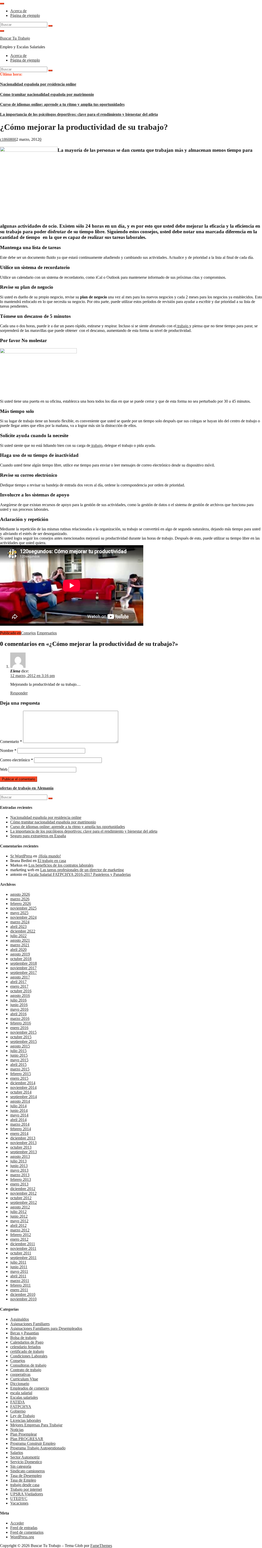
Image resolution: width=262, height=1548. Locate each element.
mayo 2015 (19, 1060)
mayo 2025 (19, 913)
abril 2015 (18, 1064)
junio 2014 (19, 1110)
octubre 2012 (20, 1198)
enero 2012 (19, 1239)
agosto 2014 (20, 1101)
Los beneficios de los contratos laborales (60, 865)
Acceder (17, 1523)
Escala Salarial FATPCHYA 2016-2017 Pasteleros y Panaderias (79, 874)
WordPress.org (22, 1537)
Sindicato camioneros (27, 1471)
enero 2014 (19, 1133)
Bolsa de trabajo (23, 1337)
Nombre (8, 750)
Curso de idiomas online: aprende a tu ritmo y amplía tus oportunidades (62, 104)
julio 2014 (18, 1106)
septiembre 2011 (23, 1257)
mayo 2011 (19, 1271)
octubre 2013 (20, 1147)
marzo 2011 (19, 1280)
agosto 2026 (20, 894)
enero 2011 (19, 1290)
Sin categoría (20, 1466)
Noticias (17, 1429)
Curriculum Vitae (24, 1379)
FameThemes (101, 1545)
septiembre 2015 (23, 1041)
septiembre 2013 (23, 1152)
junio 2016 (19, 1005)
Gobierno (18, 1411)
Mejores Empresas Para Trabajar (36, 1425)
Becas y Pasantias (24, 1333)
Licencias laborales (25, 1420)
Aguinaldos (19, 1319)
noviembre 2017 (23, 968)
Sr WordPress (21, 856)
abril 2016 (18, 1014)
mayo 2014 (19, 1115)
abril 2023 (18, 926)
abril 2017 (18, 982)
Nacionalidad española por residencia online (38, 84)
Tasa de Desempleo (26, 1475)
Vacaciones (19, 1503)
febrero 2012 (20, 1234)
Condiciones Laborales (28, 1356)
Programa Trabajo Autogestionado (38, 1448)
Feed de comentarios (26, 1532)
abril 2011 (18, 1276)
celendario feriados (25, 1347)
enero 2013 (19, 1184)
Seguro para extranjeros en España (38, 836)
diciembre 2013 (22, 1138)
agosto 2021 (20, 940)
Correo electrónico (16, 760)
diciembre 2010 (22, 1294)
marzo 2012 (19, 1230)
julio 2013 (18, 1161)
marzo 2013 (19, 1175)
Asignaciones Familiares (30, 1324)
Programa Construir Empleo (33, 1443)
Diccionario (19, 1383)
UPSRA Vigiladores (26, 1494)
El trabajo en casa (52, 860)
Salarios (16, 1452)
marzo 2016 (19, 1018)
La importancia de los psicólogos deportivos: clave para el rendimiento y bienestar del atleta (79, 114)
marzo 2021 (19, 945)
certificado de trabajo (27, 1351)
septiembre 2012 (23, 1202)
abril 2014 (18, 1120)
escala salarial (21, 1393)
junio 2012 (19, 1216)
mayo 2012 (19, 1221)
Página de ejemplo (25, 15)
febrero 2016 (20, 1023)
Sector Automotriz (25, 1457)
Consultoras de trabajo (28, 1365)
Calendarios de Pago (26, 1342)
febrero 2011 (20, 1285)
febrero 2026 (20, 903)
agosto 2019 (20, 954)
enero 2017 (19, 986)
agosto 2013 (20, 1156)
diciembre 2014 (22, 1083)
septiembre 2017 (23, 972)
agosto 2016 (20, 995)
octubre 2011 (20, 1253)
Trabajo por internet (26, 1489)
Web (3, 769)
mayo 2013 (19, 1170)
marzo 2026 (19, 899)
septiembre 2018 (23, 963)
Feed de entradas (23, 1528)
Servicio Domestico (26, 1462)
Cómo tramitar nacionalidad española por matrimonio (47, 94)
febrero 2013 (20, 1179)
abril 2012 (18, 1225)
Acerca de (18, 11)
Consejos (28, 633)
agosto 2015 (20, 1046)
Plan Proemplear (23, 1434)
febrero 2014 (20, 1129)
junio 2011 (18, 1267)
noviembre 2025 (23, 908)
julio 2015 (18, 1051)
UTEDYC (18, 1498)
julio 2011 (18, 1262)
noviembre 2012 (23, 1193)
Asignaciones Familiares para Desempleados (46, 1328)
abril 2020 (18, 949)
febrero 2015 (20, 1074)
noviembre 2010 (23, 1299)
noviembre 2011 (23, 1248)
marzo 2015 (19, 1069)
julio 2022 (18, 936)
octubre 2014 (20, 1092)
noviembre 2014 (23, 1087)
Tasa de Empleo (23, 1480)
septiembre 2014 (23, 1097)
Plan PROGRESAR (26, 1439)
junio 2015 (19, 1055)
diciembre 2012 (22, 1188)
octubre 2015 (20, 1037)
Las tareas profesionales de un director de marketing (82, 870)
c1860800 (8, 139)
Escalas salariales (24, 1397)
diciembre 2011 (22, 1244)
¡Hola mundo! (49, 856)
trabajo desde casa (24, 1485)
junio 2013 (19, 1165)
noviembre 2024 (23, 917)
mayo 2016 (19, 1009)
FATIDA (17, 1402)
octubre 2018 (20, 959)
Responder (19, 693)
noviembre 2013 (23, 1142)
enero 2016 (19, 1028)
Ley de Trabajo (22, 1416)
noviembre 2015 (23, 1032)
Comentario (11, 741)
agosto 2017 (20, 977)
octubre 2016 (20, 991)
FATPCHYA (20, 1406)
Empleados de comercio (29, 1388)
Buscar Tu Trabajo (15, 38)
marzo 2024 (19, 922)
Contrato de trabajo (25, 1370)
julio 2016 (18, 1000)
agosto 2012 (20, 1207)
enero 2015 (19, 1078)
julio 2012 (18, 1211)
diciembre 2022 (22, 931)
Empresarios (47, 633)
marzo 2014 (19, 1124)
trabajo (182, 326)
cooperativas (20, 1374)
